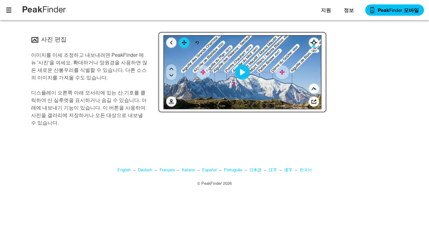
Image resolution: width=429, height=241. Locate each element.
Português (233, 170)
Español (209, 170)
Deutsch (145, 170)
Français (167, 170)
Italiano (188, 170)
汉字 (273, 170)
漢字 (288, 170)
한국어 (306, 170)
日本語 (255, 170)
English (124, 170)
